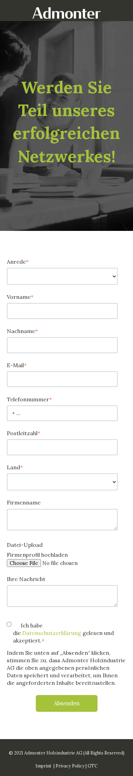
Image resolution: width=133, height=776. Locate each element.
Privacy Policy (70, 765)
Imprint (43, 765)
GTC (93, 765)
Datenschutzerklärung (52, 632)
